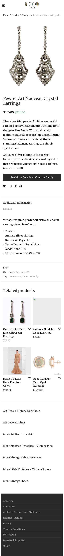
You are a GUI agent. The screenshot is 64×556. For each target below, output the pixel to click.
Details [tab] (7, 208)
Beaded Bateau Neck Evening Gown (12, 382)
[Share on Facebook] (11, 186)
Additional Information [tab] (17, 202)
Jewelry (15, 15)
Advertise (8, 501)
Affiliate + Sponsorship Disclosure (21, 512)
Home (6, 15)
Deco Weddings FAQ (14, 540)
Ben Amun (15, 276)
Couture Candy (30, 276)
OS (28, 272)
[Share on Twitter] (15, 186)
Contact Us (9, 506)
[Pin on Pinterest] (20, 186)
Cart (7, 546)
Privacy (7, 523)
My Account (9, 534)
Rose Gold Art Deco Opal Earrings (41, 382)
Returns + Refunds (13, 517)
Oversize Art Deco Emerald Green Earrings (14, 333)
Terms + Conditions (14, 529)
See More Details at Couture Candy (32, 177)
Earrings (26, 15)
